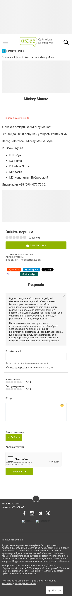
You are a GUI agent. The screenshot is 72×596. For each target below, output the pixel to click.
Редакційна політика (25, 583)
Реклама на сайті (11, 503)
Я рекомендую (37, 245)
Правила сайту (38, 580)
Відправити (19, 471)
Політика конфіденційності (16, 580)
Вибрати (15, 437)
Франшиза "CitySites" (13, 507)
